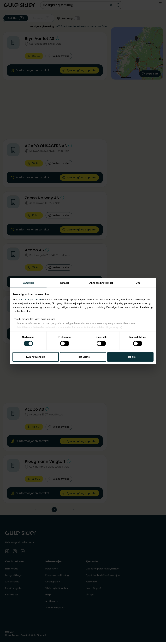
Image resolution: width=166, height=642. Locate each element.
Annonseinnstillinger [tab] (101, 282)
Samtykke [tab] (28, 282)
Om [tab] (138, 282)
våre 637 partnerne (30, 299)
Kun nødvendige (35, 357)
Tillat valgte (82, 357)
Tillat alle (130, 357)
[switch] (64, 343)
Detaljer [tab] (64, 282)
